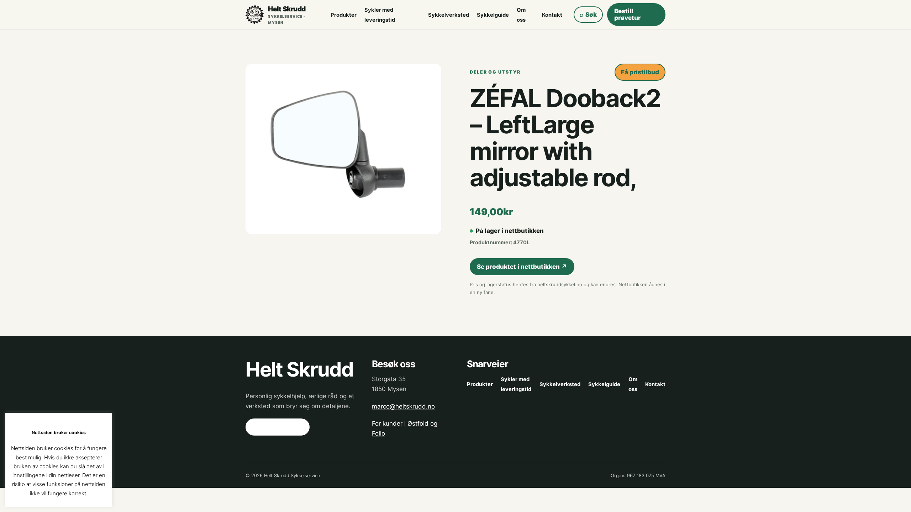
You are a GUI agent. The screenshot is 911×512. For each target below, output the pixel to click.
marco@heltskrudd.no (403, 406)
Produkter (344, 15)
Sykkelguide (493, 15)
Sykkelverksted (448, 15)
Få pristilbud (640, 72)
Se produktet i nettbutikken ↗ (522, 266)
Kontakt (552, 15)
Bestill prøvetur (627, 14)
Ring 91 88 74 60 (277, 427)
